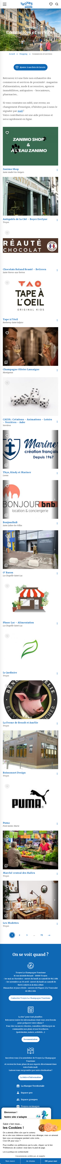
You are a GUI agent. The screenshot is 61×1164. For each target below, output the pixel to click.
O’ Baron (8, 572)
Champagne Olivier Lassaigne (21, 369)
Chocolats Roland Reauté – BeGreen (24, 269)
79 (41, 935)
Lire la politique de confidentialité (15, 1152)
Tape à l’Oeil (10, 319)
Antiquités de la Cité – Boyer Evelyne (25, 219)
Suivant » (49, 935)
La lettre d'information (30, 1077)
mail (20, 111)
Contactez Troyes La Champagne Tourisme (30, 998)
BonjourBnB (10, 522)
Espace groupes (29, 1099)
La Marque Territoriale (32, 1086)
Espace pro (26, 1092)
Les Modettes (11, 922)
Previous (6, 346)
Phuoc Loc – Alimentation (18, 622)
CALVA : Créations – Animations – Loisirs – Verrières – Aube (27, 421)
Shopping (23, 54)
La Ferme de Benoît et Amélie (20, 722)
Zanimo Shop (11, 169)
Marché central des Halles (19, 872)
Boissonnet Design (14, 772)
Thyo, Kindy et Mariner (17, 472)
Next (54, 346)
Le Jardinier (10, 672)
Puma (6, 822)
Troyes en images (30, 1106)
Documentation (30, 1039)
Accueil (12, 54)
